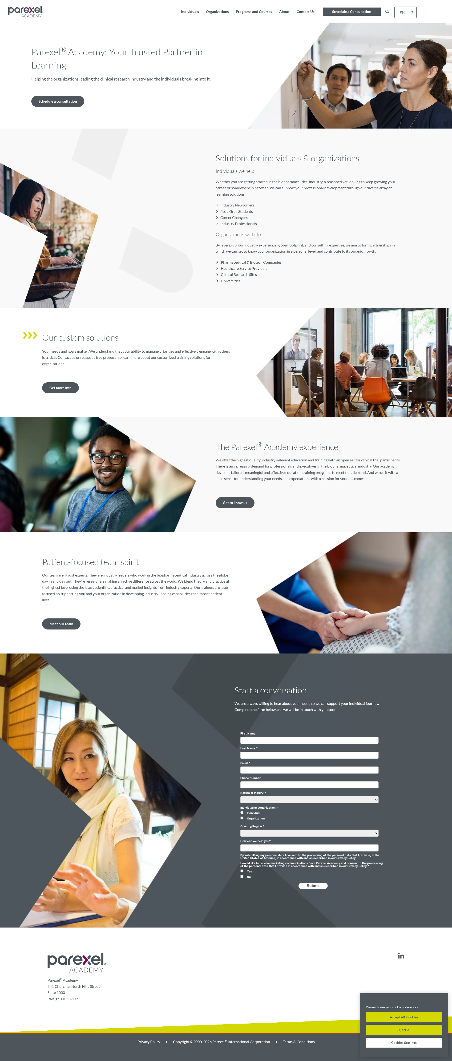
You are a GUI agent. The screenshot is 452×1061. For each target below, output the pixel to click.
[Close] (442, 1000)
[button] (352, 12)
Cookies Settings (404, 1043)
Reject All (404, 1030)
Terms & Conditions (299, 1041)
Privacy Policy (148, 1041)
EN (402, 12)
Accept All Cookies (404, 1017)
